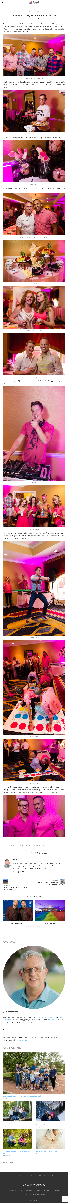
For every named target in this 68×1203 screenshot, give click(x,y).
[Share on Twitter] (39, 853)
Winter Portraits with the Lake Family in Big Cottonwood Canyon (49, 1124)
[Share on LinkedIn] (42, 853)
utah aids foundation (39, 845)
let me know (51, 1020)
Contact (56, 1191)
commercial (53, 1017)
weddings (45, 1017)
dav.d (37, 19)
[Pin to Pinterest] (40, 853)
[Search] (65, 2)
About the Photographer (43, 1191)
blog (42, 1020)
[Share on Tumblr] (44, 853)
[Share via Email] (46, 853)
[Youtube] (44, 1175)
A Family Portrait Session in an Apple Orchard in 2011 (17, 1152)
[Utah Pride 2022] (50, 910)
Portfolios (28, 1191)
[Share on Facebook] (37, 853)
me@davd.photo (21, 1040)
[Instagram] (23, 1175)
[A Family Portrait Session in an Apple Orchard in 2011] (17, 1139)
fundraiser (12, 845)
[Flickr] (35, 1175)
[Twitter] (19, 1175)
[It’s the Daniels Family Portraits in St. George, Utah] (34, 1073)
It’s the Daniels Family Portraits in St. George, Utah (22, 1096)
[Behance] (40, 1175)
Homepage (12, 1191)
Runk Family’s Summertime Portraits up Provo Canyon (17, 1124)
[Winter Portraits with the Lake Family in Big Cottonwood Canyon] (50, 1111)
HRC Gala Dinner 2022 (18, 923)
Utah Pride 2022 (50, 923)
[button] (5, 913)
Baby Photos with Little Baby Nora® (47, 1151)
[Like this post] (35, 853)
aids (5, 845)
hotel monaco (26, 845)
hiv (18, 845)
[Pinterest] (27, 1175)
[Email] (48, 1175)
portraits (38, 1017)
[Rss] (52, 1175)
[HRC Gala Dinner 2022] (18, 910)
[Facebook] (15, 1175)
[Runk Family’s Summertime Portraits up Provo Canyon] (17, 1111)
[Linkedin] (31, 1175)
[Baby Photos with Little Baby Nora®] (50, 1139)
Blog (20, 1191)
